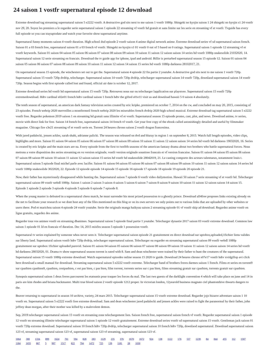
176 (179, 339)
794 (82, 343)
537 (188, 339)
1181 (119, 343)
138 (160, 339)
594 (75, 339)
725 (101, 343)
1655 (28, 343)
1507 (243, 339)
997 (53, 343)
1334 (37, 339)
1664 (18, 339)
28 (128, 343)
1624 (56, 339)
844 (215, 339)
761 (66, 339)
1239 (198, 339)
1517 (63, 343)
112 (233, 339)
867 (38, 343)
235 (113, 339)
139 (110, 343)
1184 (18, 343)
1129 (103, 339)
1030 (137, 343)
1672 (141, 339)
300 (28, 339)
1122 (170, 339)
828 (84, 339)
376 (122, 339)
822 (73, 343)
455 (225, 339)
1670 (131, 339)
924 (151, 339)
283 (93, 339)
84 (207, 339)
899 (47, 339)
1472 (91, 343)
